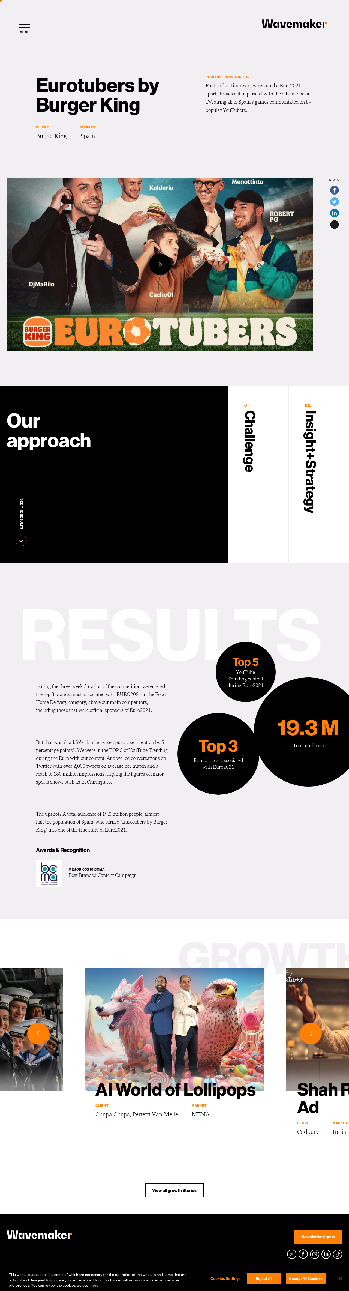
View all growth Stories (174, 1190)
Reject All (264, 1278)
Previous (38, 1033)
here (94, 1285)
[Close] (340, 1278)
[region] (174, 1279)
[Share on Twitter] (334, 201)
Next (311, 1033)
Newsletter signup (318, 1236)
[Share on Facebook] (334, 190)
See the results (22, 514)
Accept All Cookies (305, 1278)
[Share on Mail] (334, 224)
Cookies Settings (225, 1278)
